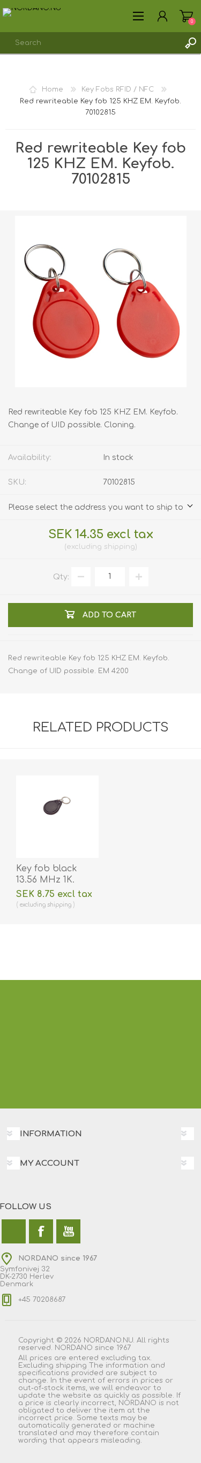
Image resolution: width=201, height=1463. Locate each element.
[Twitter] (14, 1231)
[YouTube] (68, 1231)
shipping (119, 546)
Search (190, 43)
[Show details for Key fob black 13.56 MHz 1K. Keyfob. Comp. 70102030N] (57, 816)
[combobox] (90, 43)
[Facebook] (41, 1231)
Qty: (61, 576)
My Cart (186, 16)
